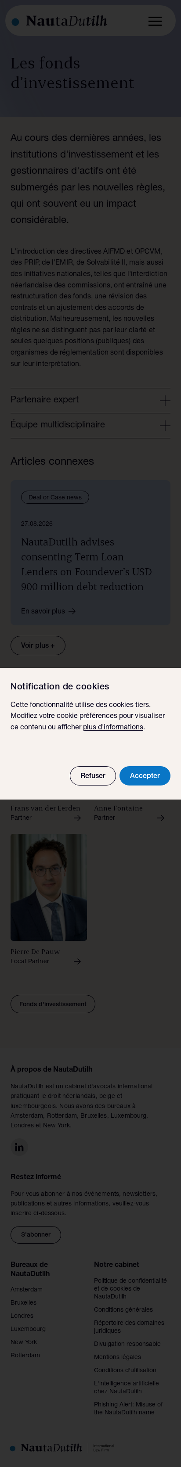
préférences (98, 716)
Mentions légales (117, 1358)
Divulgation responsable (127, 1344)
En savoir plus (43, 612)
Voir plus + (38, 646)
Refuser (92, 776)
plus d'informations (113, 728)
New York (24, 1343)
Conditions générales (123, 1310)
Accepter (145, 776)
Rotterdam (25, 1356)
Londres (22, 1316)
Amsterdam (27, 1290)
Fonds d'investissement (53, 1005)
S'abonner (36, 1235)
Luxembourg (28, 1330)
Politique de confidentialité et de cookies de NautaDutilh (130, 1289)
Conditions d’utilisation (125, 1371)
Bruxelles (23, 1303)
